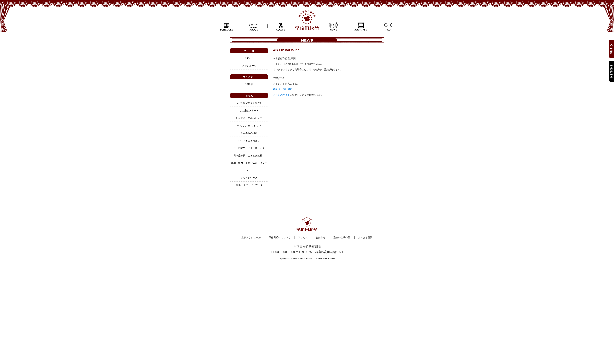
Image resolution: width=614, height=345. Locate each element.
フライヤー (249, 77)
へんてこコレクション (249, 125)
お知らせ (249, 58)
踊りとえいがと (249, 177)
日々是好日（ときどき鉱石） (249, 155)
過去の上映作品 (341, 237)
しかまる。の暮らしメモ (249, 118)
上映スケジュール (251, 237)
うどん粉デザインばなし (249, 103)
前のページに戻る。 (284, 89)
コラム (249, 96)
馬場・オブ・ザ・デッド (249, 185)
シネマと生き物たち (249, 140)
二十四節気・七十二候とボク (249, 148)
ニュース (249, 51)
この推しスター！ (249, 110)
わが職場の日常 (249, 133)
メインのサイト (281, 94)
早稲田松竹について (279, 237)
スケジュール (249, 65)
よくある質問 (365, 237)
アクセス (303, 237)
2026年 (249, 84)
